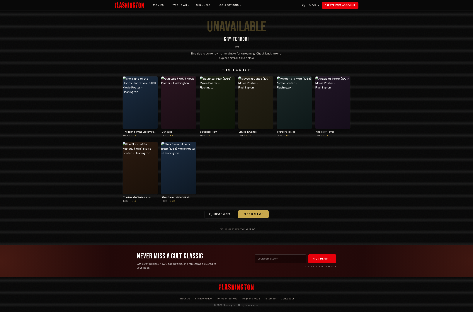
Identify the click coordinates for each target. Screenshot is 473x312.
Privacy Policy (203, 298)
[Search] (303, 5)
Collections (229, 5)
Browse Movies (221, 214)
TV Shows (179, 5)
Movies (158, 5)
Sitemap (270, 298)
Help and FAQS (251, 298)
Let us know (248, 228)
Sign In (314, 5)
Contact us (288, 298)
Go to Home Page (253, 214)
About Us (184, 298)
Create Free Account (340, 5)
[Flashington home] (236, 287)
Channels (203, 5)
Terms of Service (227, 298)
